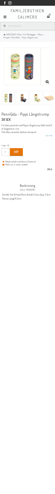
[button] (47, 82)
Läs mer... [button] (49, 135)
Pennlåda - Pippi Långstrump (24, 37)
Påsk (19, 34)
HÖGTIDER (11, 34)
